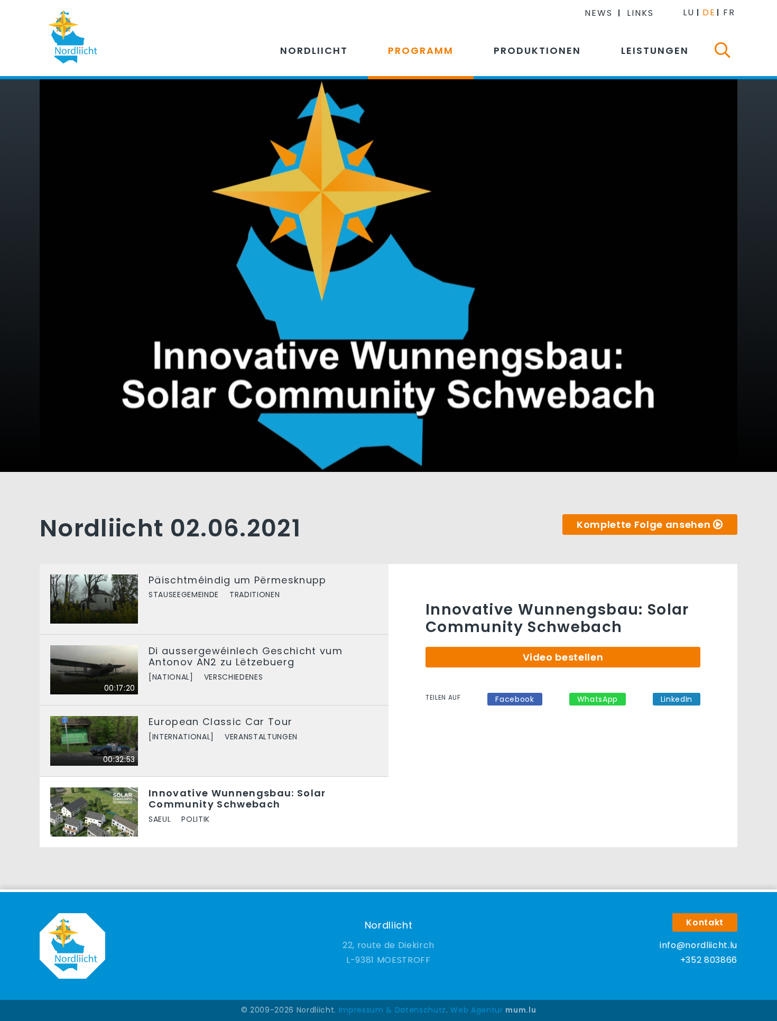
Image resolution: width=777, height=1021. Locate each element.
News (599, 13)
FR (729, 12)
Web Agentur (476, 1010)
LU (689, 12)
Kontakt (705, 922)
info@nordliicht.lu (698, 945)
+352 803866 (708, 960)
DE (709, 12)
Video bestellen (563, 657)
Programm (421, 50)
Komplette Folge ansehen (643, 524)
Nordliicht (314, 50)
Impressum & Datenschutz (392, 1010)
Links (640, 13)
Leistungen (655, 50)
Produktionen (537, 50)
